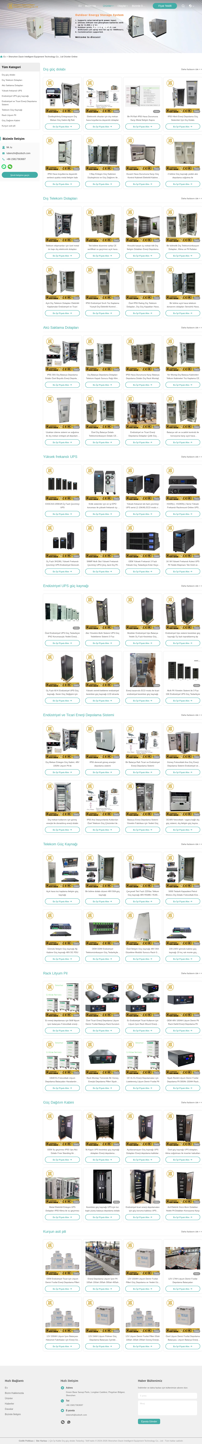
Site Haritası (41, 1441)
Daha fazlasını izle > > (191, 69)
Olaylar (122, 5)
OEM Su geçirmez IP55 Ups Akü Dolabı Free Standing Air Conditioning (62, 1153)
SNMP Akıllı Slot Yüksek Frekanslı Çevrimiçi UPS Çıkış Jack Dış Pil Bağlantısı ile (102, 565)
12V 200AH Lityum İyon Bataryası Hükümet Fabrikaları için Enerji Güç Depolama (62, 1339)
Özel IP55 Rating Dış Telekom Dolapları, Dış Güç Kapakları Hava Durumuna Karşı (143, 306)
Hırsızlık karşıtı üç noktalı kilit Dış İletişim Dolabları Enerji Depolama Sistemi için (143, 249)
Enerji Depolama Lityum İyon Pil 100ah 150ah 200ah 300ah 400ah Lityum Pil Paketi (102, 1282)
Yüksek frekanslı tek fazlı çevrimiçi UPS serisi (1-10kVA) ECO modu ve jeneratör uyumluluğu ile (142, 507)
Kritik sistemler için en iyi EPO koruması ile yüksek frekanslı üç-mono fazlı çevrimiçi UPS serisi (102, 507)
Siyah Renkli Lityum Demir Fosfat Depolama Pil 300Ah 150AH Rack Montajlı (182, 1081)
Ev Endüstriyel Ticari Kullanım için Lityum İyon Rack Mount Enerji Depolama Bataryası (142, 1024)
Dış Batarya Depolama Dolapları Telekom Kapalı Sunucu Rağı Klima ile (102, 378)
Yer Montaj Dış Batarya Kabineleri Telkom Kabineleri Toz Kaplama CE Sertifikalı (183, 378)
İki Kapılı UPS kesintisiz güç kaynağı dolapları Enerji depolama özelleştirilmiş (102, 1153)
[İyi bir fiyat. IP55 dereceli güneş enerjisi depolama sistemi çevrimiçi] (102, 742)
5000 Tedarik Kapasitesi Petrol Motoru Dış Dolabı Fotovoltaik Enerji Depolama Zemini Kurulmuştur (183, 895)
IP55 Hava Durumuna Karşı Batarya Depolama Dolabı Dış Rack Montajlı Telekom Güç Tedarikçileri (142, 378)
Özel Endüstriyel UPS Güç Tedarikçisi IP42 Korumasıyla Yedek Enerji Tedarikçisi (62, 636)
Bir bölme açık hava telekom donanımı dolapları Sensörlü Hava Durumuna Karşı (183, 306)
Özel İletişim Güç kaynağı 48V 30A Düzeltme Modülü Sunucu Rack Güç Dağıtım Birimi (143, 952)
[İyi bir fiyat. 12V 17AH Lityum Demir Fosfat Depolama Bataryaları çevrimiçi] (182, 1258)
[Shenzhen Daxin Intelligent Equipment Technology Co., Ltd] (22, 6)
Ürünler (107, 5)
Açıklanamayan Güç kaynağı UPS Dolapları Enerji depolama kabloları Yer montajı (142, 1153)
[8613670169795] (69, 1423)
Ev (80, 5)
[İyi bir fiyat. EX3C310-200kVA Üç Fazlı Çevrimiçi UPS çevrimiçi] (62, 483)
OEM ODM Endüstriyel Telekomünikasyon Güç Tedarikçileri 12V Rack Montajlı (102, 952)
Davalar (9, 1409)
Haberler (9, 1403)
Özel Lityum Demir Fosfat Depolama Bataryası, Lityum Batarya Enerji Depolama (183, 1339)
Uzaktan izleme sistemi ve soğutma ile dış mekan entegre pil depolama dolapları (62, 435)
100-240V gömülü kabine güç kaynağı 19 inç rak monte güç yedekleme (183, 952)
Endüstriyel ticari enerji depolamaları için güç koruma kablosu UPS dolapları (143, 1210)
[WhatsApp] (4, 166)
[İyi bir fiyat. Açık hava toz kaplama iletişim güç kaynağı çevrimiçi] (62, 871)
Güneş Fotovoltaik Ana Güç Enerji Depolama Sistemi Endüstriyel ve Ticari (183, 765)
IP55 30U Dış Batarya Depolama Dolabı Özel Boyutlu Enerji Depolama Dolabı (62, 378)
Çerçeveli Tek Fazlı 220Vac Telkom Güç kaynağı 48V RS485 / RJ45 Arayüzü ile (142, 895)
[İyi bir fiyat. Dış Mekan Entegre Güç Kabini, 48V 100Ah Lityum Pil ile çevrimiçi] (62, 742)
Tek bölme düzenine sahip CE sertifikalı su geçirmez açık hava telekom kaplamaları (102, 249)
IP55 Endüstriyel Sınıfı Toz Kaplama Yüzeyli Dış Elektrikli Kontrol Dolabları (102, 306)
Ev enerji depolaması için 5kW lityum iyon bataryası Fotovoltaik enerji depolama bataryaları (62, 1024)
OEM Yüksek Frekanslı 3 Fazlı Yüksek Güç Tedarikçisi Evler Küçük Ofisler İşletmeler (142, 565)
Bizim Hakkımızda (92, 5)
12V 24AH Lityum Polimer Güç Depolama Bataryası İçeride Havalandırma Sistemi (102, 1339)
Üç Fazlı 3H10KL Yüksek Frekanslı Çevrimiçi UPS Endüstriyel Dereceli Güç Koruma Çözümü (62, 565)
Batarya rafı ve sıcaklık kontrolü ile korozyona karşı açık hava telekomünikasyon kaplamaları (183, 435)
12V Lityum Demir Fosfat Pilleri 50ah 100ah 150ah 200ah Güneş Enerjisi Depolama (143, 1339)
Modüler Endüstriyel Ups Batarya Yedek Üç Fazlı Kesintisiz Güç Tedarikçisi (142, 636)
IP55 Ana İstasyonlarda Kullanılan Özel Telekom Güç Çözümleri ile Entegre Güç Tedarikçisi (102, 823)
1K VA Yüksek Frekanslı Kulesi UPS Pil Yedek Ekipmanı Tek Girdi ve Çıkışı (182, 565)
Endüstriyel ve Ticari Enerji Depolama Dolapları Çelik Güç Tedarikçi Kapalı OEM (143, 435)
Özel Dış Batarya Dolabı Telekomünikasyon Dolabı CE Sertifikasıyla (102, 435)
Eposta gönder (149, 1421)
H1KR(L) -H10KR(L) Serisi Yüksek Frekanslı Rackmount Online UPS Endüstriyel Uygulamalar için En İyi (183, 507)
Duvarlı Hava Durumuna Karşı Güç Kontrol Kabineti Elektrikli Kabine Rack (142, 177)
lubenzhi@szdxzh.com (18, 153)
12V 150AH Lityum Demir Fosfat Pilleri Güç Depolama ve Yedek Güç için (142, 1282)
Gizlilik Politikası (26, 1441)
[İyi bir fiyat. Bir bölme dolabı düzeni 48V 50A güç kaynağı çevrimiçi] (102, 871)
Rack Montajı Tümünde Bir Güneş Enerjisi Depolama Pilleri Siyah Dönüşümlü (102, 1081)
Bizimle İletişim (139, 5)
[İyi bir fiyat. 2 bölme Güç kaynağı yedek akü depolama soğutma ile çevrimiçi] (182, 153)
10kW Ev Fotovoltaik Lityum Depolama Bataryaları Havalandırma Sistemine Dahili (62, 1081)
